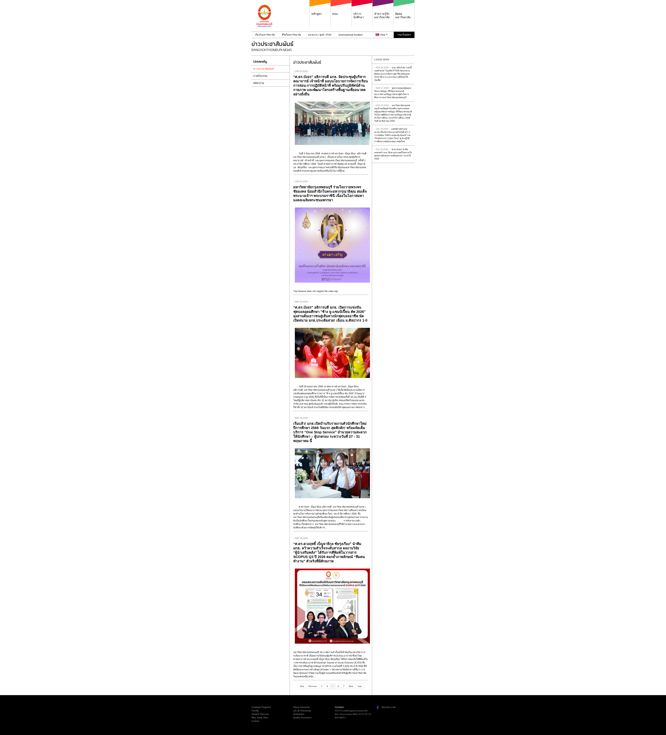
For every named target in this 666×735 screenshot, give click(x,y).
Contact (255, 721)
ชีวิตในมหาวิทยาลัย (291, 34)
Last (360, 686)
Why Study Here (259, 717)
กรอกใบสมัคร (404, 34)
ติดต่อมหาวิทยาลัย (403, 15)
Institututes (298, 714)
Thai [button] (383, 34)
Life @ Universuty (302, 710)
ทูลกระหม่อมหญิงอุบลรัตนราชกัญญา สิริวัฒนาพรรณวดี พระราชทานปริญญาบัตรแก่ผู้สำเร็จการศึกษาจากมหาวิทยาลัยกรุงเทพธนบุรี (392, 93)
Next (351, 686)
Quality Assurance (302, 717)
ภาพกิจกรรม (260, 76)
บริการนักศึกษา (358, 15)
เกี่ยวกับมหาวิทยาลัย (265, 34)
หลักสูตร (316, 13)
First (302, 686)
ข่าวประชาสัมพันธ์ (263, 68)
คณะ (335, 13)
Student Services (260, 714)
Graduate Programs (261, 707)
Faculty (255, 710)
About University (301, 707)
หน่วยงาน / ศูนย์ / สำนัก (320, 34)
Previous (313, 686)
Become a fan (389, 707)
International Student (351, 34)
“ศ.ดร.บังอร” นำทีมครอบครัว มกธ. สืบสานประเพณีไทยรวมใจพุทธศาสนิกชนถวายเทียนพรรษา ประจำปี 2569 (393, 154)
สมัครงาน (258, 83)
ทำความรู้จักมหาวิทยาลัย (382, 15)
